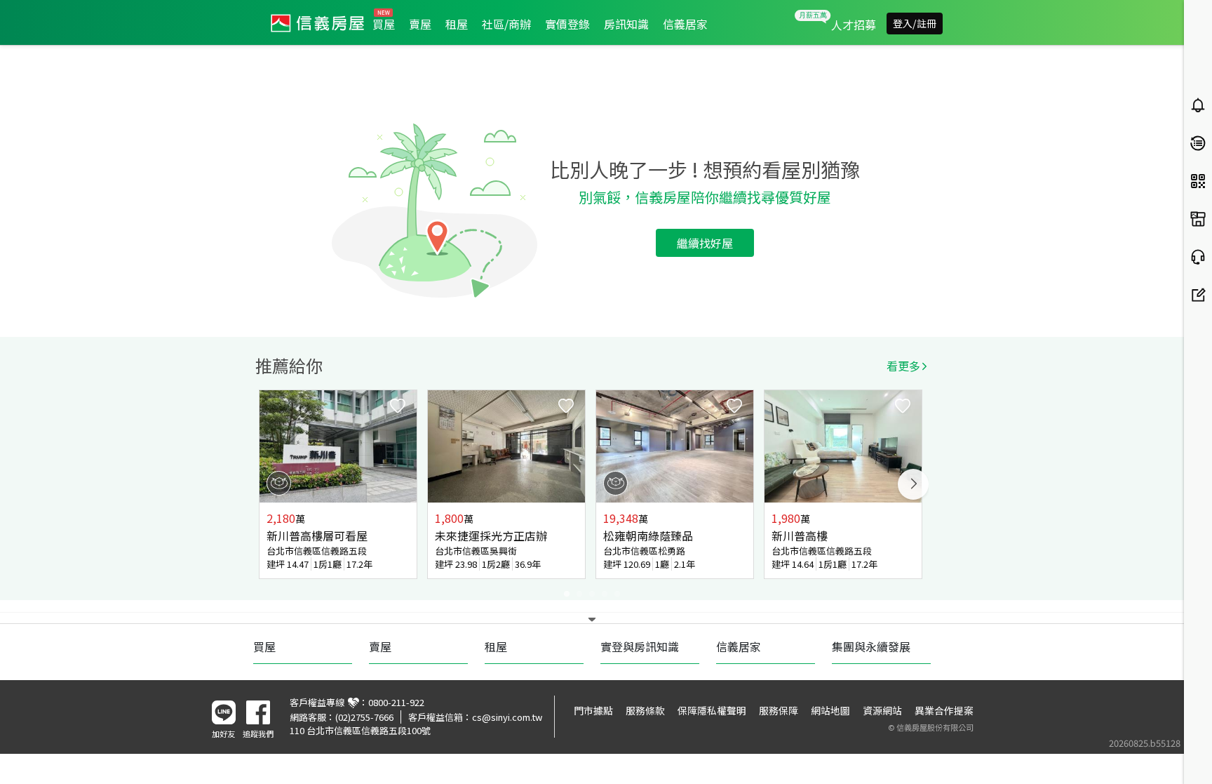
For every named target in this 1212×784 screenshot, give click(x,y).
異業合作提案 (944, 710)
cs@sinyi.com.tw (507, 717)
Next (913, 484)
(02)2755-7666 (364, 717)
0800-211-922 (396, 702)
